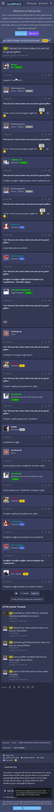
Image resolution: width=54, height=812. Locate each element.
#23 (49, 134)
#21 (49, 75)
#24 (49, 170)
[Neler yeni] (51, 3)
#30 (49, 373)
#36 (49, 532)
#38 (49, 582)
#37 (49, 555)
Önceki (25, 593)
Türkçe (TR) (9, 755)
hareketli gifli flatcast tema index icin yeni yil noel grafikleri (29, 644)
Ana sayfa (9, 760)
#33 (49, 461)
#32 (49, 437)
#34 (49, 485)
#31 (49, 406)
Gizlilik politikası (29, 757)
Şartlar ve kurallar (12, 757)
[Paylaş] (45, 75)
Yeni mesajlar (11, 797)
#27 (49, 266)
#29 (49, 342)
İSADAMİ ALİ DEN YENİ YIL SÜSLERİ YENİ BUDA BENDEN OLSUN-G (28, 615)
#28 (49, 301)
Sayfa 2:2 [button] (34, 593)
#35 (49, 509)
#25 (49, 199)
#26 (49, 235)
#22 (49, 99)
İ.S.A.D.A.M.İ (13, 619)
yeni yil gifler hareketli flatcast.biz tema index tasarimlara (28, 658)
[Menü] (3, 3)
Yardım (41, 757)
